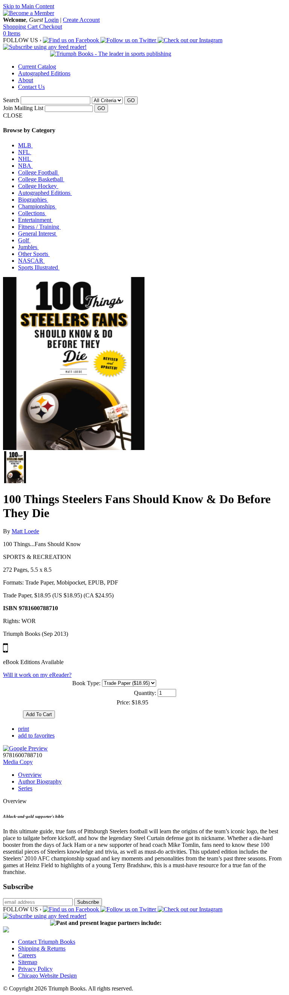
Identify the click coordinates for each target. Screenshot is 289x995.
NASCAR (31, 260)
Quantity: (145, 693)
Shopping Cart (21, 26)
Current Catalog (37, 66)
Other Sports (34, 254)
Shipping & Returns (41, 948)
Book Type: (86, 683)
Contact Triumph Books (46, 941)
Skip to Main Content (28, 6)
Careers (27, 955)
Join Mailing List (23, 108)
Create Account (81, 20)
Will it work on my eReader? (37, 675)
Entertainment (35, 220)
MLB (25, 145)
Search (11, 100)
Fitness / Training (39, 226)
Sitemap (27, 962)
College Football (38, 172)
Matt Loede (25, 531)
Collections (32, 213)
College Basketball (41, 179)
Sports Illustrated (38, 267)
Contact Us (31, 87)
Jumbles (28, 247)
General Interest (37, 233)
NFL (24, 152)
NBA (25, 165)
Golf (24, 240)
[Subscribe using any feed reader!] (45, 47)
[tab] (152, 775)
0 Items (11, 33)
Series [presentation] (25, 788)
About (25, 80)
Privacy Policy (35, 969)
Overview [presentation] (30, 775)
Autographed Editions (44, 73)
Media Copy (18, 762)
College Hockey (38, 186)
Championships (37, 206)
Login (51, 20)
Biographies (33, 199)
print (23, 729)
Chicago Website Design (47, 975)
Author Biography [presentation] (40, 781)
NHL (25, 159)
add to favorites (36, 735)
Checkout (50, 26)
